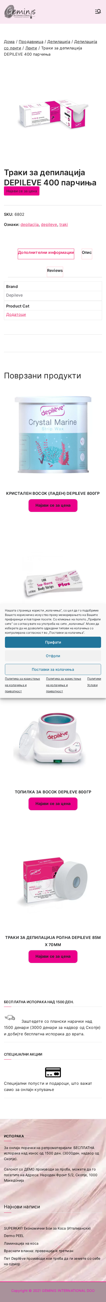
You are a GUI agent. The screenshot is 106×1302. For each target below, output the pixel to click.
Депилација (58, 41)
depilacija (29, 224)
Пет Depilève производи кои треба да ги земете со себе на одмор (52, 1261)
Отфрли (53, 655)
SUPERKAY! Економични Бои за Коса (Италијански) (47, 1228)
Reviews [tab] (55, 270)
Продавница (31, 41)
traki (63, 224)
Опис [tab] (87, 252)
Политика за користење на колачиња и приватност (22, 685)
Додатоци (16, 314)
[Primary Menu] (98, 12)
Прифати (53, 642)
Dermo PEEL (14, 1236)
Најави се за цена (21, 191)
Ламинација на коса (21, 1243)
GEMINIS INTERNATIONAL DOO (68, 1290)
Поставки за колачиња (53, 669)
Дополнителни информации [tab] (46, 252)
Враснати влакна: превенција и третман (38, 1251)
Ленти (31, 47)
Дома (9, 41)
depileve (49, 224)
